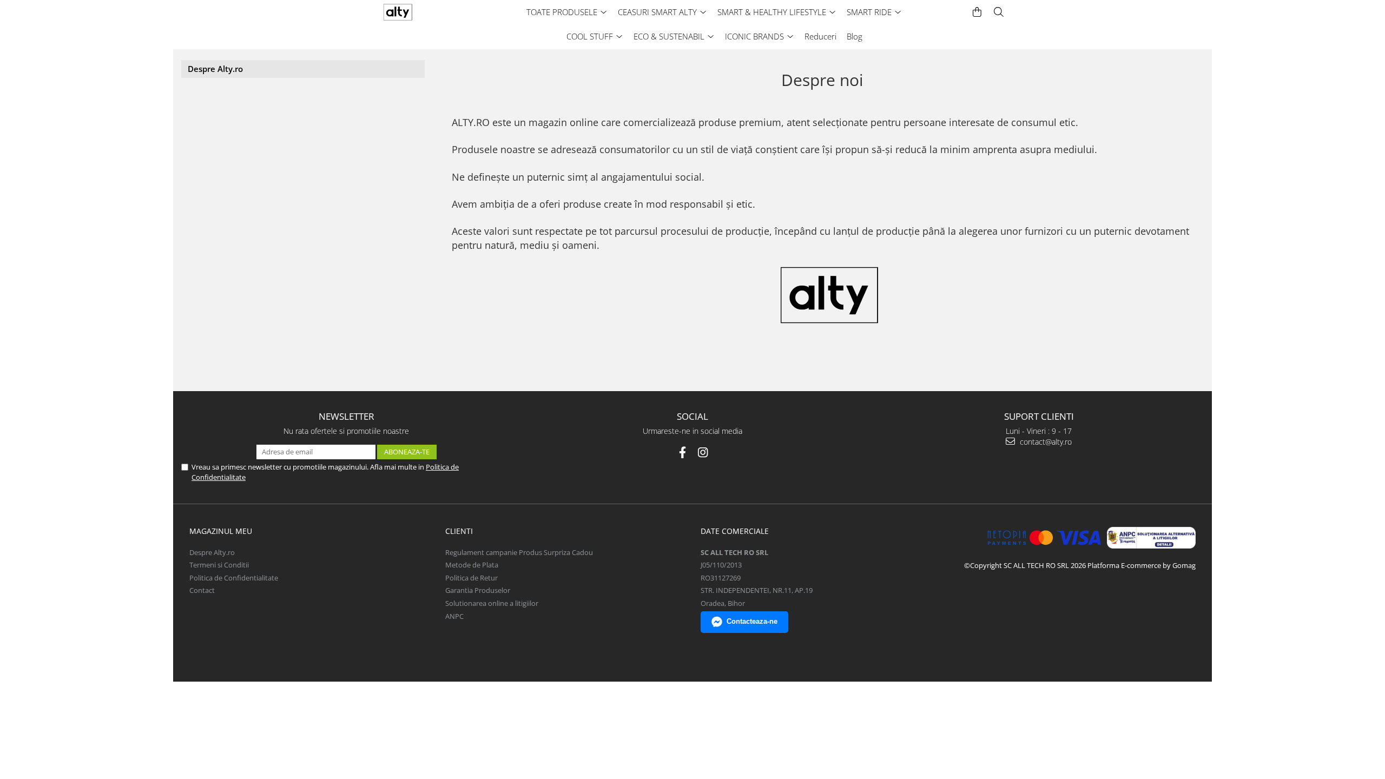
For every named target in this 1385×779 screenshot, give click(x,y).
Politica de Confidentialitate (233, 578)
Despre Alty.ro (215, 68)
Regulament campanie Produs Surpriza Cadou (519, 552)
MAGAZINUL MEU (220, 531)
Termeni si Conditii (219, 565)
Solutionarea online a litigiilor (491, 603)
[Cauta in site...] (998, 12)
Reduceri (820, 36)
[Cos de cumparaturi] (977, 12)
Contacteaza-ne (752, 621)
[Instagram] (703, 452)
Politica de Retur (471, 578)
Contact (202, 590)
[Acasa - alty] (419, 12)
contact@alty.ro (1045, 442)
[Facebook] (682, 452)
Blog (854, 36)
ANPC (454, 616)
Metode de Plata (471, 565)
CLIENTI (459, 531)
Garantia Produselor (477, 590)
